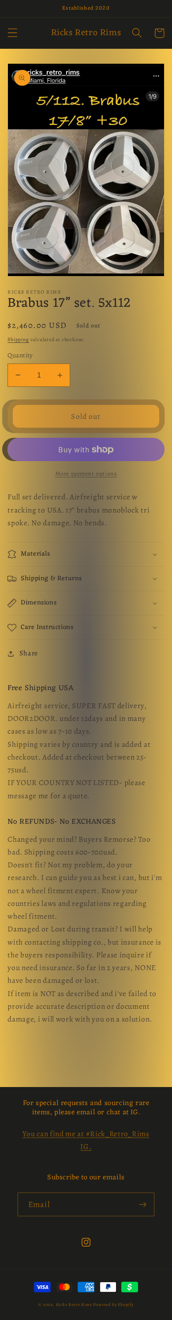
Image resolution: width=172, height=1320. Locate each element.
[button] (12, 33)
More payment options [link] (86, 473)
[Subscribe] (142, 1204)
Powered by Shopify (113, 1304)
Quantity (20, 355)
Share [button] (28, 653)
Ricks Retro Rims (74, 1304)
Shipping (18, 339)
